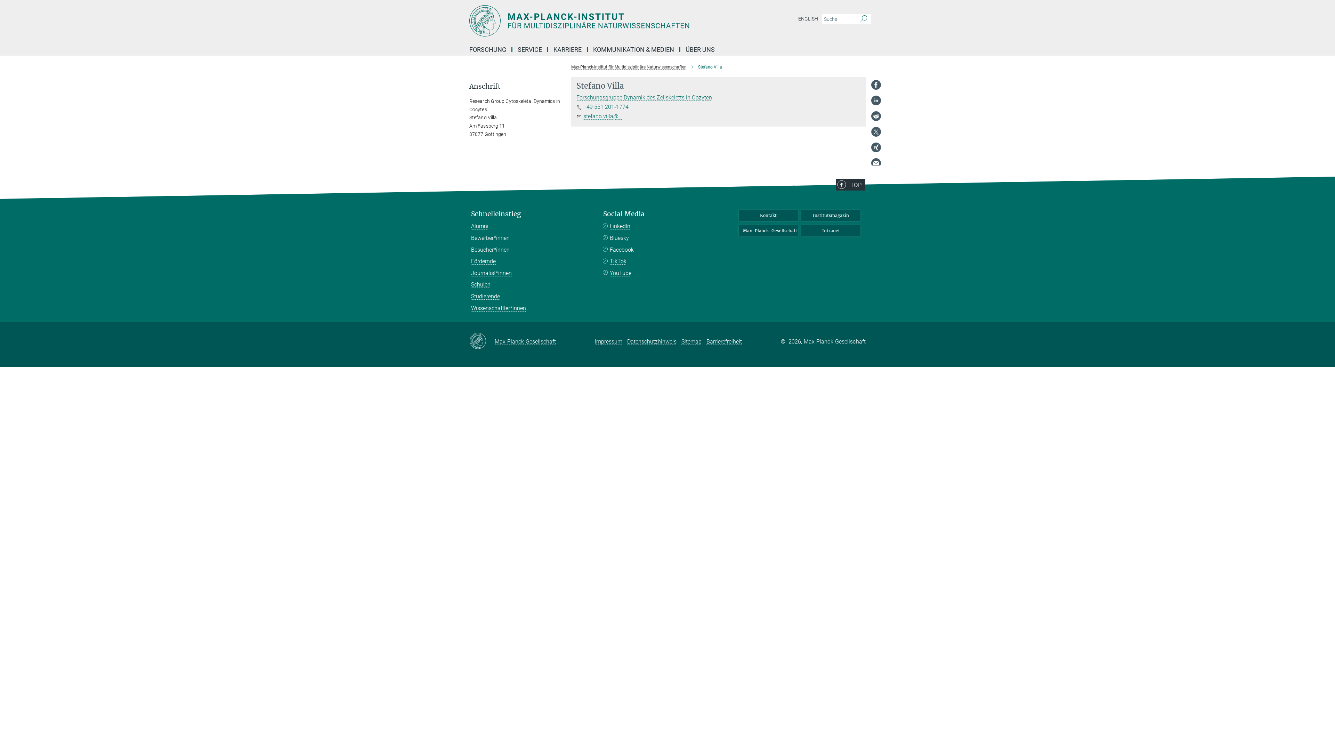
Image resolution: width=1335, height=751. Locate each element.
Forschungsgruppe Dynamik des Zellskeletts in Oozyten (644, 97)
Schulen (481, 284)
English (808, 19)
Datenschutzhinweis (652, 341)
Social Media (624, 214)
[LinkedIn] (876, 100)
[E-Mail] (876, 163)
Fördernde (483, 261)
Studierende (485, 296)
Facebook (622, 250)
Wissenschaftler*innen (498, 308)
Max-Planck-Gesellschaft (770, 230)
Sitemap (691, 341)
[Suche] (864, 19)
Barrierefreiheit (724, 341)
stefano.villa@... (603, 116)
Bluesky (619, 238)
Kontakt (768, 215)
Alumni (479, 226)
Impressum (608, 341)
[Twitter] (876, 132)
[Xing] (876, 147)
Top (855, 184)
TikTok (618, 261)
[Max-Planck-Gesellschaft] (482, 341)
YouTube (620, 273)
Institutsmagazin (831, 215)
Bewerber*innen (490, 238)
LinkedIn (620, 226)
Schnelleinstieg (496, 214)
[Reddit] (876, 116)
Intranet (831, 230)
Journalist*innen (491, 273)
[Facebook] (876, 85)
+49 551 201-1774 (606, 107)
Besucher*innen (490, 250)
